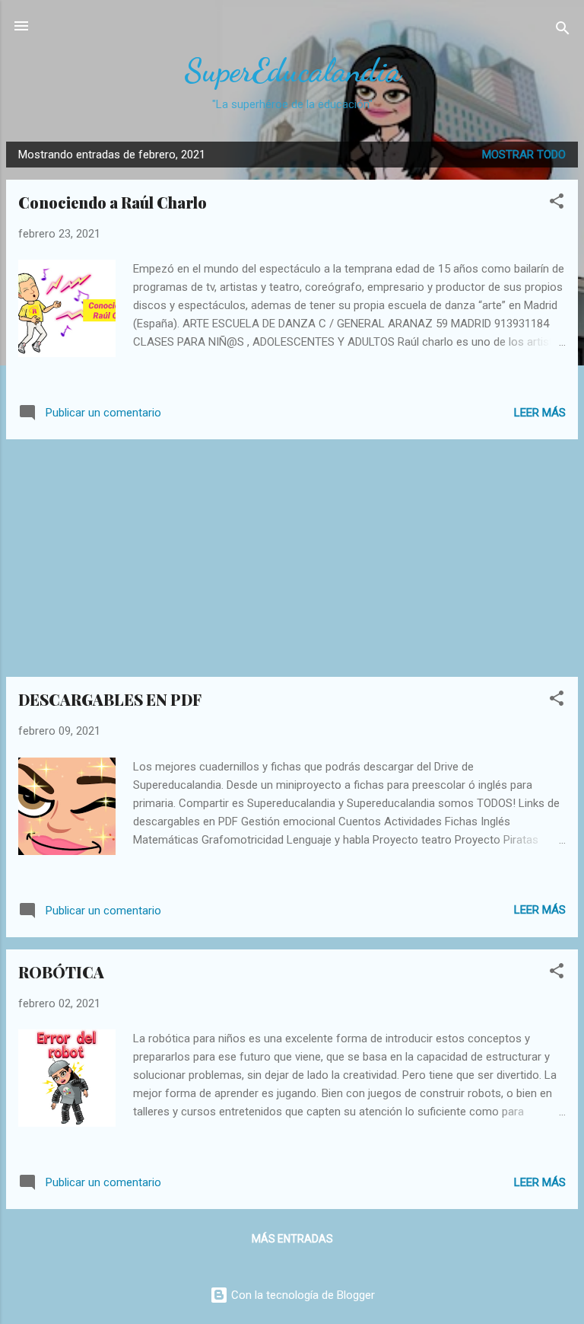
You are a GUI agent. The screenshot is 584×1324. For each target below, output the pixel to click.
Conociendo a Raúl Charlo (112, 202)
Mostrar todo (524, 154)
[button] (557, 203)
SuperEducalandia (292, 70)
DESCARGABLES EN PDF (110, 699)
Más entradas (292, 1239)
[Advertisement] (292, 558)
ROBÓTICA (61, 972)
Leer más (540, 413)
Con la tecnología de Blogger (301, 1295)
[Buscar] (563, 31)
